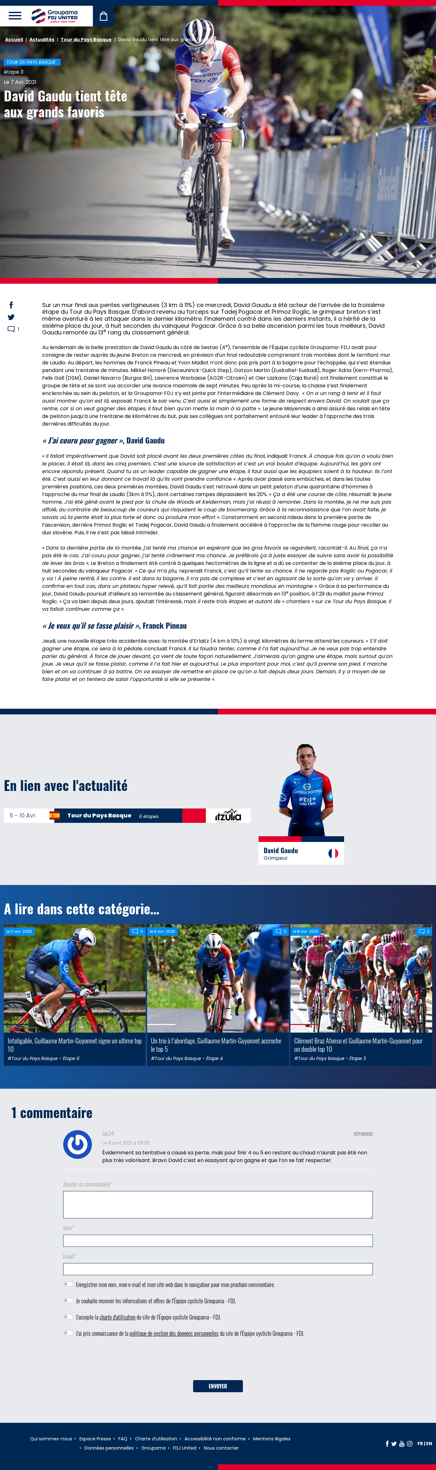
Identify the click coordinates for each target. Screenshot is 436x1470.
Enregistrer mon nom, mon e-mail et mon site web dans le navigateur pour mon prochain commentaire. (175, 1284)
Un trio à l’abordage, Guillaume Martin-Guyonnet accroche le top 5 (216, 1044)
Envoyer (218, 1386)
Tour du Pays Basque (86, 39)
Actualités (41, 39)
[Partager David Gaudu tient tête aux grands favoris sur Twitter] (17, 317)
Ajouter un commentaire (87, 1184)
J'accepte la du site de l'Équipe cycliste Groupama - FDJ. (148, 1317)
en (429, 1443)
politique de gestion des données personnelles (174, 1333)
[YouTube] (402, 1443)
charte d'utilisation (117, 1317)
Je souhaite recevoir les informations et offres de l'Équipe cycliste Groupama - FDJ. (156, 1301)
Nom (68, 1228)
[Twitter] (394, 1443)
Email (69, 1256)
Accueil (14, 39)
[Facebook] (387, 1443)
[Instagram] (410, 1443)
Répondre (363, 1133)
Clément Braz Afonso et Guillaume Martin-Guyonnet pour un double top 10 (358, 1044)
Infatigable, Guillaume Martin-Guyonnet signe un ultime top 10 (75, 1044)
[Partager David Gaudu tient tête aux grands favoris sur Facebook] (17, 305)
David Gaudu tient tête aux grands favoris (65, 103)
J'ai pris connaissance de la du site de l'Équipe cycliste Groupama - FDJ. (190, 1333)
